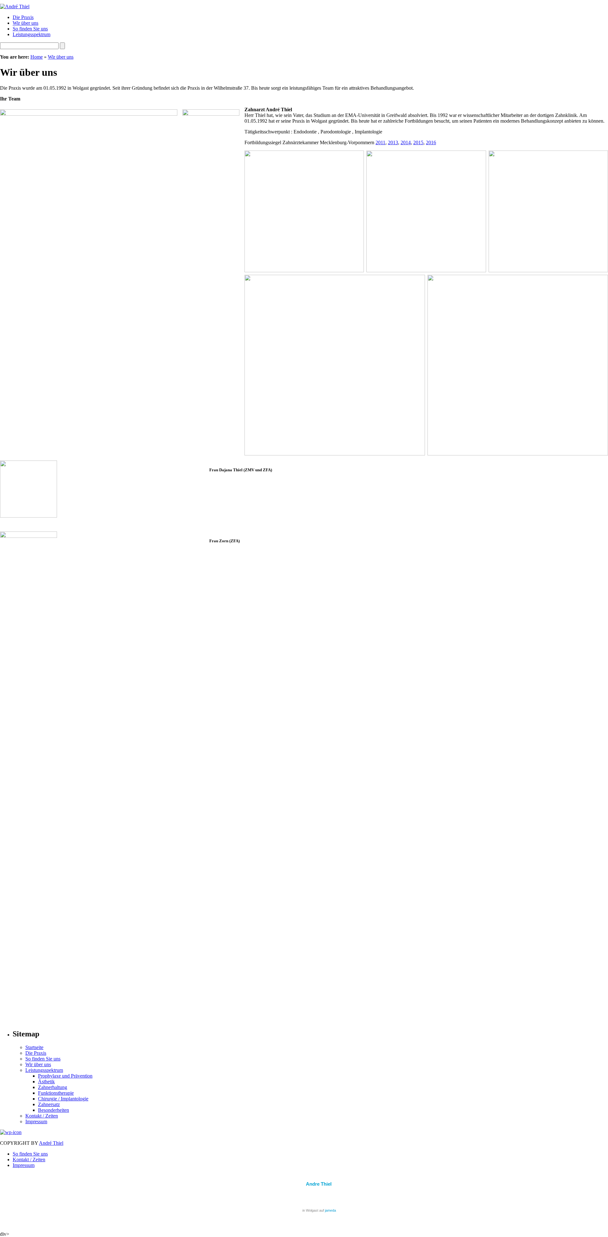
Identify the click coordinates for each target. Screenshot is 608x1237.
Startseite (34, 1047)
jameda (330, 1210)
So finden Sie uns (30, 28)
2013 (393, 142)
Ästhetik (46, 1081)
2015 (418, 142)
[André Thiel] (14, 6)
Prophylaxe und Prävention (65, 1076)
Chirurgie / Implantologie (63, 1098)
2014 (406, 142)
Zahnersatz (49, 1104)
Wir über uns (25, 23)
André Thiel (51, 1143)
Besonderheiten (53, 1110)
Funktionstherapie (56, 1093)
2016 (431, 142)
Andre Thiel (319, 1184)
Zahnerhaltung (52, 1087)
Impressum (36, 1121)
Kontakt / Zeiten (41, 1115)
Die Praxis (23, 17)
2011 (380, 142)
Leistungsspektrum (31, 34)
